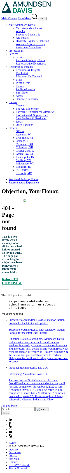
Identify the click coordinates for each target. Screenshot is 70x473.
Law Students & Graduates (31, 118)
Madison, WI (23, 160)
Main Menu (24, 18)
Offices (13, 128)
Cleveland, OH (24, 144)
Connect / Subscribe (27, 99)
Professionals (16, 50)
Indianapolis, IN (25, 157)
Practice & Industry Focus (30, 60)
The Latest (22, 73)
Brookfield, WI (24, 137)
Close (6, 413)
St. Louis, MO (24, 173)
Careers (13, 102)
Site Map (14, 458)
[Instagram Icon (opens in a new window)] (11, 429)
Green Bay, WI (24, 153)
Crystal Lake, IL (25, 150)
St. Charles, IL (24, 169)
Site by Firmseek (18, 468)
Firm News (22, 92)
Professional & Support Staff (32, 115)
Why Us (20, 31)
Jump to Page (9, 405)
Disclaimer (15, 452)
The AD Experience (27, 108)
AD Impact (22, 37)
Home (12, 442)
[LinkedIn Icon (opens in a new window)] (10, 420)
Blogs (19, 79)
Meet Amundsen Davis (22, 24)
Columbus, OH (24, 147)
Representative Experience (31, 63)
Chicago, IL (22, 140)
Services (13, 53)
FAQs (19, 121)
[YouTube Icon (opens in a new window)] (10, 432)
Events (20, 86)
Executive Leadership (28, 34)
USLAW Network (19, 465)
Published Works (25, 89)
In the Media (23, 82)
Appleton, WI (23, 134)
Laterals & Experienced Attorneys (35, 111)
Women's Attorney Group (30, 44)
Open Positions (24, 124)
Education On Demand (29, 76)
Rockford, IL (23, 166)
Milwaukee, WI (25, 163)
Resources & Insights (21, 66)
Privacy (13, 455)
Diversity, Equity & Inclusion (32, 40)
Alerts (19, 95)
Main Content (9, 18)
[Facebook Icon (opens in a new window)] (10, 424)
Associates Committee (28, 47)
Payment (13, 449)
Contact (13, 462)
